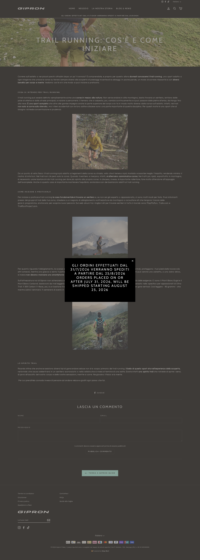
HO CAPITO (100, 295)
